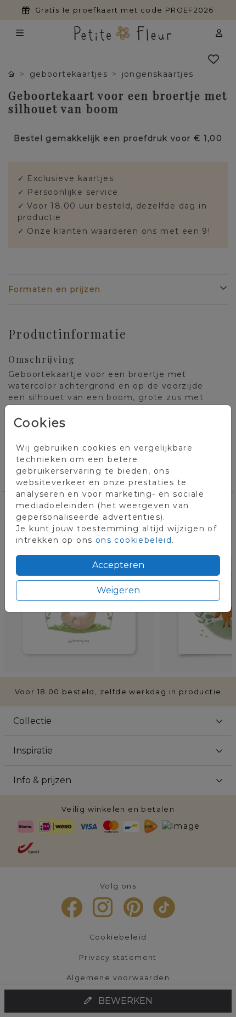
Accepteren (118, 565)
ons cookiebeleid (133, 540)
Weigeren (118, 590)
